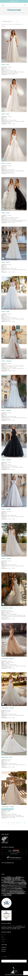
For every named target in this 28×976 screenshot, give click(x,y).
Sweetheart (11, 893)
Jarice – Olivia (5, 213)
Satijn (16, 890)
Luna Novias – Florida (7, 807)
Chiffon (9, 880)
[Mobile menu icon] (25, 5)
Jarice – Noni (5, 114)
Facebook (3, 949)
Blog (2, 937)
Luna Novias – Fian (6, 757)
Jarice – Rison (5, 262)
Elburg (19, 927)
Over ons (3, 934)
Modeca (5, 886)
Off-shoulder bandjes (5, 888)
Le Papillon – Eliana (7, 608)
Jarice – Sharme (6, 509)
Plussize (12, 888)
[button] (3, 61)
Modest (9, 886)
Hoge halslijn (17, 882)
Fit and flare (18, 880)
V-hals (9, 895)
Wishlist (13, 1)
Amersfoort (4, 927)
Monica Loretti (14, 886)
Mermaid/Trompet (20, 885)
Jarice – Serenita (6, 410)
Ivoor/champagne (4, 883)
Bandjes (18, 877)
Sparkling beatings (16, 891)
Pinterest (3, 951)
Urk (10, 928)
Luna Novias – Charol (7, 708)
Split (24, 891)
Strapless (3, 893)
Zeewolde (14, 928)
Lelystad (3, 928)
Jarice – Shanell (6, 460)
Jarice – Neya (5, 64)
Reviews (3, 939)
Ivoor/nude (11, 884)
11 (24, 822)
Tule (5, 895)
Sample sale (11, 890)
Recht (7, 890)
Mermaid (14, 885)
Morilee (19, 886)
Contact (3, 941)
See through (21, 890)
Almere (23, 927)
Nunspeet (15, 927)
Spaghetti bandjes (5, 891)
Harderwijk (9, 881)
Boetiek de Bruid (12, 878)
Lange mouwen (8, 885)
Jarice (17, 883)
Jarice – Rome (5, 311)
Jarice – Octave (6, 163)
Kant (21, 883)
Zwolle (18, 928)
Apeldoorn (9, 927)
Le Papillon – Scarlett (7, 658)
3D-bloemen (3, 877)
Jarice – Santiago (6, 361)
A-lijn (9, 877)
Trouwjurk (19, 893)
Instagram (3, 947)
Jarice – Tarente (6, 558)
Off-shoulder (23, 886)
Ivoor (23, 881)
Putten (7, 928)
